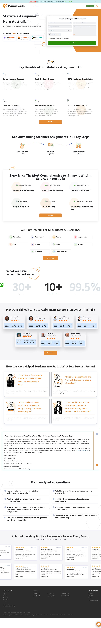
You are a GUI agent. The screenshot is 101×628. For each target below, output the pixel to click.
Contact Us (5, 598)
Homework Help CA (65, 596)
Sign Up (4, 596)
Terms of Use (6, 600)
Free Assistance (72, 43)
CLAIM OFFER (68, 1)
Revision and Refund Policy (9, 606)
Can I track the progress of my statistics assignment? (72, 500)
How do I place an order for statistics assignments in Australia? (22, 492)
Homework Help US (65, 594)
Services (36, 6)
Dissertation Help (51, 596)
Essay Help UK (50, 594)
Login (4, 594)
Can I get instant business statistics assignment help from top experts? (27, 519)
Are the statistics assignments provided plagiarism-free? (24, 500)
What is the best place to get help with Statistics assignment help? (76, 516)
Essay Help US (37, 594)
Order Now (90, 6)
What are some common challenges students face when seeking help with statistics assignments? (26, 509)
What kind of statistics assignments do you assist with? (73, 492)
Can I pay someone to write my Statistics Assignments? (72, 508)
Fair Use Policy (6, 602)
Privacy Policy (6, 604)
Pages (50, 33)
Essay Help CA (37, 596)
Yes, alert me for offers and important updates (59, 38)
